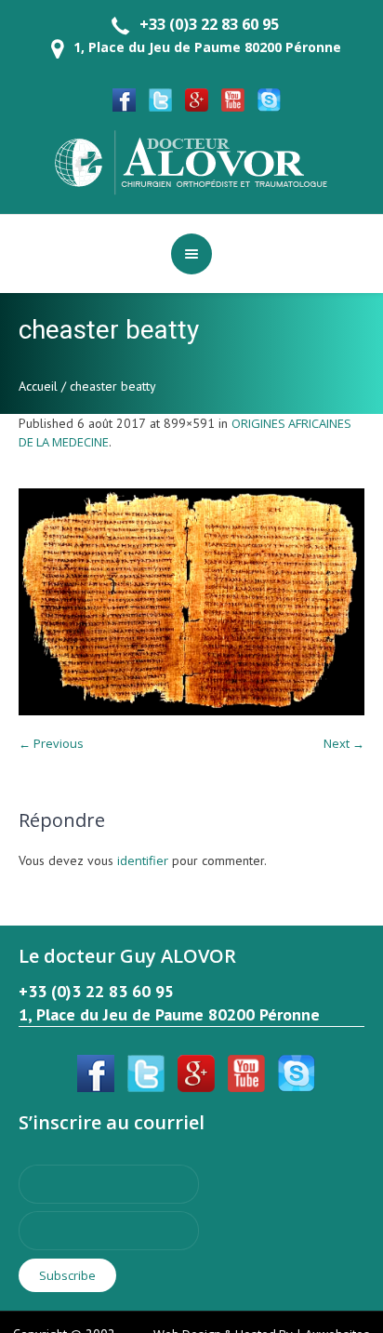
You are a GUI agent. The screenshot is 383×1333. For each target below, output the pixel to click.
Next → (344, 743)
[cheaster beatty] (191, 602)
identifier (142, 860)
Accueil (38, 386)
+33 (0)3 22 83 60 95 (209, 24)
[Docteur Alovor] (191, 161)
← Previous (51, 743)
